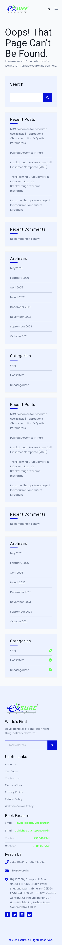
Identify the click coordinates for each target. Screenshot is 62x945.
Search (16, 84)
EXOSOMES (17, 375)
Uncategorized (19, 385)
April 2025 (16, 287)
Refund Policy (13, 799)
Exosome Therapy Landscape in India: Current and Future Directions (30, 205)
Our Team (11, 771)
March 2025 (17, 297)
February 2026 (19, 278)
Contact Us (12, 778)
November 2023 (20, 317)
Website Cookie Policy (19, 806)
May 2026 (16, 268)
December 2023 (20, 307)
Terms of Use (13, 785)
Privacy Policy (14, 792)
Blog (13, 365)
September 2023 (21, 326)
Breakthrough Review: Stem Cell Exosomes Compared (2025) (31, 165)
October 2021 (18, 336)
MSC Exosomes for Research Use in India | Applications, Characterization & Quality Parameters (28, 136)
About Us (11, 764)
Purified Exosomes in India (26, 153)
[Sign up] (52, 745)
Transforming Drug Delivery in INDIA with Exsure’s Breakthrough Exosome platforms (29, 184)
